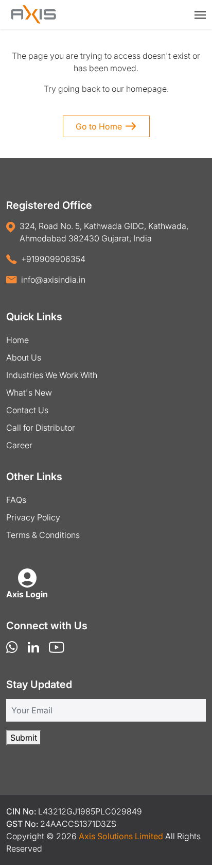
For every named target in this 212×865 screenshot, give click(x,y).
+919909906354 (53, 259)
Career (19, 445)
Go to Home (99, 126)
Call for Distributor (40, 427)
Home (17, 340)
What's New (29, 392)
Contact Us (27, 410)
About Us (23, 357)
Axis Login (27, 594)
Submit (23, 737)
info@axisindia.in (53, 279)
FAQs (16, 500)
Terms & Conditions (43, 535)
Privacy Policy (33, 517)
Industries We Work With (51, 375)
